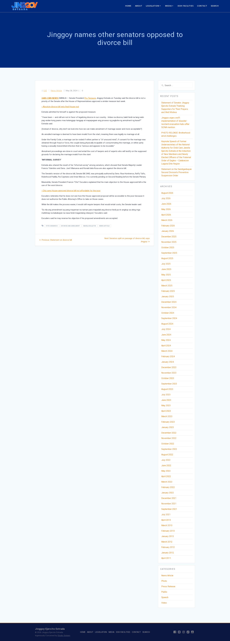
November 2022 (168, 438)
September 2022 (169, 449)
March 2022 (166, 482)
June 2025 (166, 269)
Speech (164, 597)
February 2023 (168, 422)
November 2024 (168, 307)
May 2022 (166, 471)
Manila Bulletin (89, 226)
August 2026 (167, 193)
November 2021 (168, 503)
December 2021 (168, 498)
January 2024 (167, 362)
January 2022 (167, 492)
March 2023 (166, 416)
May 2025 (166, 274)
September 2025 (169, 253)
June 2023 (166, 400)
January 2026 (167, 231)
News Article (56, 90)
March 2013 (166, 525)
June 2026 (166, 204)
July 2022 (166, 460)
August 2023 (167, 389)
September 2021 (169, 509)
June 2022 (166, 465)
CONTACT (202, 6)
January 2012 (167, 552)
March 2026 (166, 220)
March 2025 (166, 285)
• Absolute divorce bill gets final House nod (60, 106)
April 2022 (166, 476)
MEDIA (168, 6)
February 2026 (168, 225)
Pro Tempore (90, 98)
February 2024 (168, 356)
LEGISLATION (152, 6)
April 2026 (166, 214)
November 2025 (168, 242)
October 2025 (167, 247)
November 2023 (168, 373)
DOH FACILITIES (186, 6)
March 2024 (166, 351)
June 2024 (166, 334)
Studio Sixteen (64, 635)
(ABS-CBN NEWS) (50, 98)
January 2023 (167, 427)
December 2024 (168, 302)
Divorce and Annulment (70, 226)
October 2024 (167, 313)
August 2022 (167, 454)
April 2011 (166, 558)
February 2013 (168, 531)
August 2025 (167, 258)
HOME (128, 6)
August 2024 (167, 323)
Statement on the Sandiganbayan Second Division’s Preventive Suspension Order (176, 172)
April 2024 (166, 345)
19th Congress (52, 226)
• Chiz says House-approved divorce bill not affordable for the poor (71, 190)
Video (164, 603)
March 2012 (166, 542)
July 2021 (166, 514)
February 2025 (168, 291)
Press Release (168, 586)
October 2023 (167, 378)
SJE (45, 90)
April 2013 (166, 520)
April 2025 (166, 280)
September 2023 (169, 383)
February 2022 (168, 487)
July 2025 (166, 264)
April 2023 (166, 411)
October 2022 (167, 443)
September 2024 (169, 318)
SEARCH (215, 6)
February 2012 (168, 547)
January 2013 (167, 536)
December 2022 (168, 432)
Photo (164, 581)
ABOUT (138, 6)
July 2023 (166, 394)
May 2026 (166, 209)
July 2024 (166, 329)
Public (164, 592)
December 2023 (168, 367)
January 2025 (167, 296)
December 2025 (168, 236)
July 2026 (166, 198)
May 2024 (166, 340)
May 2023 (166, 405)
